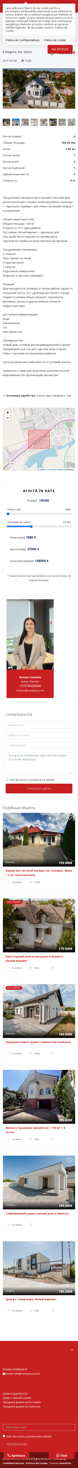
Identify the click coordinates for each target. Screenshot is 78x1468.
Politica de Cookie (55, 40)
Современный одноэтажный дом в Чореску (37, 1213)
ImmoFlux (65, 1463)
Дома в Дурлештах (15, 1393)
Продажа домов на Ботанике (22, 1402)
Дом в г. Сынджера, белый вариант (31, 1299)
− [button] (8, 418)
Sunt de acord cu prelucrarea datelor (32, 779)
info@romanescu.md (26, 1373)
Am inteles (60, 49)
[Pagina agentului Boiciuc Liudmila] (30, 634)
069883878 (20, 1369)
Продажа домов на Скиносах (21, 1406)
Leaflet (43, 469)
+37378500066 (30, 686)
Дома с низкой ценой (17, 1398)
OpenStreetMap (56, 469)
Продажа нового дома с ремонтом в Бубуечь (38, 1042)
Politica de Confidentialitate (22, 40)
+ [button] (8, 412)
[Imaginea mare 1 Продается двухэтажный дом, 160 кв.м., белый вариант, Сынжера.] (39, 88)
